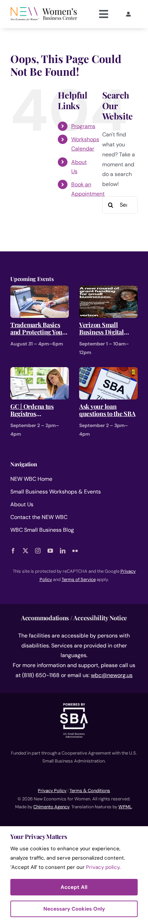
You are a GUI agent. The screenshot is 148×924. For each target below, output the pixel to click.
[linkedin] (62, 550)
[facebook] (13, 550)
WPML (125, 807)
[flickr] (75, 550)
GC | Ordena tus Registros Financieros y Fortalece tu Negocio (38, 410)
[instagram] (38, 550)
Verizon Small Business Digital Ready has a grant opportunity (102, 328)
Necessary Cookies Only (74, 908)
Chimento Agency (51, 807)
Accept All (74, 887)
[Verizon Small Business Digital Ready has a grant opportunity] (108, 290)
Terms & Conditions (90, 790)
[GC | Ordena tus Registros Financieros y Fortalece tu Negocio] (39, 371)
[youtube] (50, 550)
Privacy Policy (52, 790)
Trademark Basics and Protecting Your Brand (37, 328)
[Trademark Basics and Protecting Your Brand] (39, 290)
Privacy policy (102, 867)
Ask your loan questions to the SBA (107, 410)
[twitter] (25, 550)
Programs (83, 126)
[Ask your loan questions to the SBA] (108, 371)
